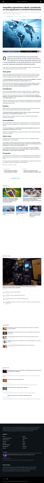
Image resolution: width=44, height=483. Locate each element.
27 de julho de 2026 (6, 215)
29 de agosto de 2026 (11, 334)
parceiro (14, 164)
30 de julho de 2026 (6, 203)
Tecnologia (25, 446)
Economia (6, 4)
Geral (23, 439)
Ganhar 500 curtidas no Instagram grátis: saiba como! (15, 295)
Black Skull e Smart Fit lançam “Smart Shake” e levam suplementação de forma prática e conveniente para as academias (19, 287)
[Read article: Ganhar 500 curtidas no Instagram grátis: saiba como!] (5, 388)
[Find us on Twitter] (4, 479)
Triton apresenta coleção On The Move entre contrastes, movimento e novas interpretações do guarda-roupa (22, 302)
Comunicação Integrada (7, 438)
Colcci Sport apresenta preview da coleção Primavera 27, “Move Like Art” (21, 345)
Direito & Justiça (6, 439)
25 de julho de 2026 (19, 215)
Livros (24, 441)
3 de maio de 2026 (18, 16)
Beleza (4, 436)
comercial (10, 164)
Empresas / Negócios (6, 444)
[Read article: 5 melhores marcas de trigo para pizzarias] (5, 380)
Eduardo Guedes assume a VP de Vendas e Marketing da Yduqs (16, 298)
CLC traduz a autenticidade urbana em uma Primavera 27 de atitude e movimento (23, 336)
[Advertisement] (22, 228)
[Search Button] (40, 1)
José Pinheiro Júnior (9, 16)
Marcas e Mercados (25, 481)
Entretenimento (5, 446)
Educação (4, 443)
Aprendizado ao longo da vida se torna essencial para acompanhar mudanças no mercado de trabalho (23, 328)
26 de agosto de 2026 (6, 397)
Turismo (24, 448)
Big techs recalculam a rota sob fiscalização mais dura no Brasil (22, 213)
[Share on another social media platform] (40, 51)
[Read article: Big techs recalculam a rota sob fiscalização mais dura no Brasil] (22, 208)
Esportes (4, 448)
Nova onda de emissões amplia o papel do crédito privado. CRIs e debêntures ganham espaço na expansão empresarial (32, 199)
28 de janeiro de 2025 (6, 391)
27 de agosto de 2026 (11, 346)
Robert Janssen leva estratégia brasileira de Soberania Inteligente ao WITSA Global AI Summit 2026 (24, 333)
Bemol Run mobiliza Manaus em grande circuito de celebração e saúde (21, 454)
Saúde (24, 444)
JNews (6, 481)
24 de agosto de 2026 (6, 458)
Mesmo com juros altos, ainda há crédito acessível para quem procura (8, 213)
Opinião (24, 443)
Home (3, 4)
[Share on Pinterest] (38, 51)
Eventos (24, 436)
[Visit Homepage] (22, 1)
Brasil (6, 164)
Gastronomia (25, 438)
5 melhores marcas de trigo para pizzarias (12, 292)
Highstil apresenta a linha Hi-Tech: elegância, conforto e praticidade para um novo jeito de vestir (24, 341)
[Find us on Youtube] (7, 479)
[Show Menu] (3, 1)
